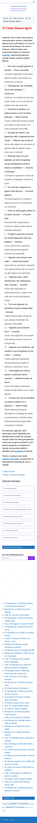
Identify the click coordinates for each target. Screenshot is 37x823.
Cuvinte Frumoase (18, 6)
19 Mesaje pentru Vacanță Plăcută (19, 650)
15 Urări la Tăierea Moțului (15, 709)
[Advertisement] (18, 581)
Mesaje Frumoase (15, 807)
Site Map (5, 820)
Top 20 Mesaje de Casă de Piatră (18, 624)
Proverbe (27, 807)
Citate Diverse (18, 18)
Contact (12, 820)
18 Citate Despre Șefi (11, 530)
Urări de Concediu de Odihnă (17, 717)
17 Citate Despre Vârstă (11, 502)
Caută (31, 558)
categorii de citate (10, 459)
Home (5, 18)
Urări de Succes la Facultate (16, 615)
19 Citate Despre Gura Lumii (13, 516)
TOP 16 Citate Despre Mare (16, 706)
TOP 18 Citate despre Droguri (13, 523)
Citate (5, 475)
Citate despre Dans (10, 488)
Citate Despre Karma (11, 537)
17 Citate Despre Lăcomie (12, 495)
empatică (19, 451)
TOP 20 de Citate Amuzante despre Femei (17, 509)
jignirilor (6, 55)
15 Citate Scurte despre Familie (18, 779)
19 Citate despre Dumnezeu (16, 688)
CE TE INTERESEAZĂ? (13, 555)
